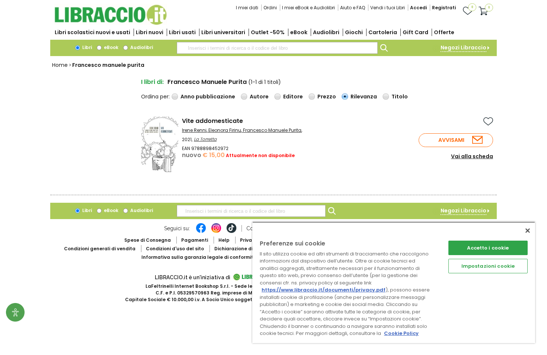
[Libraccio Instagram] (216, 231)
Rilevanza (364, 96)
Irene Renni (194, 130)
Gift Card (415, 32)
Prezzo (326, 96)
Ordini (270, 7)
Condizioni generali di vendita (99, 248)
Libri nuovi (149, 32)
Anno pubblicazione (207, 96)
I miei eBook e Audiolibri (308, 7)
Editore (293, 96)
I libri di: (152, 82)
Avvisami (451, 140)
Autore (259, 96)
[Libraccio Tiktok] (231, 231)
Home (60, 65)
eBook (298, 32)
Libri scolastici (92, 32)
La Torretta (205, 139)
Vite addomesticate (212, 121)
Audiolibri (326, 32)
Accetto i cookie (488, 247)
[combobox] (277, 48)
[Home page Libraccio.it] (110, 23)
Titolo (399, 96)
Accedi (418, 7)
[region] (393, 282)
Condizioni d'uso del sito (175, 248)
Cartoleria (382, 32)
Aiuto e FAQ (352, 7)
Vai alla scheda (472, 156)
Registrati (444, 7)
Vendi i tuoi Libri (387, 7)
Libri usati (182, 32)
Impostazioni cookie (488, 266)
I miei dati (247, 7)
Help (224, 240)
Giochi (354, 32)
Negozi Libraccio (463, 47)
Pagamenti (194, 240)
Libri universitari (223, 32)
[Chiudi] (527, 230)
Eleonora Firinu (224, 130)
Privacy (248, 240)
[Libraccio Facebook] (201, 231)
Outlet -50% (268, 32)
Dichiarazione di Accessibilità (249, 248)
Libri (86, 47)
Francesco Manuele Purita (272, 130)
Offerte (444, 32)
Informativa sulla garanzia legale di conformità (199, 257)
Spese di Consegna (147, 240)
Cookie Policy (401, 333)
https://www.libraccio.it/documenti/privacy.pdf (324, 289)
